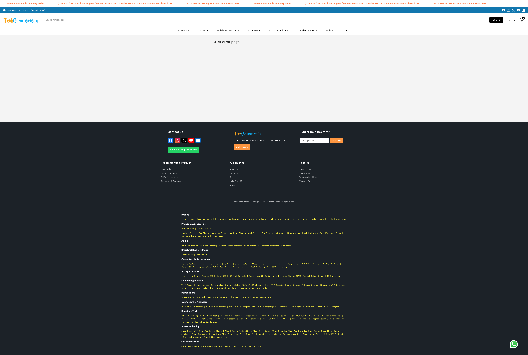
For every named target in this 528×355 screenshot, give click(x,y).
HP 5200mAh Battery (330, 263)
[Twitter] (513, 10)
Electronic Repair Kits (268, 315)
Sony (184, 219)
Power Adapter (295, 233)
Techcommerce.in (245, 201)
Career (233, 185)
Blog (232, 177)
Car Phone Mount (209, 346)
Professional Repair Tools (245, 315)
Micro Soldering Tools (301, 318)
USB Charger (281, 233)
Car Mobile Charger (191, 346)
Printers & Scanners (267, 263)
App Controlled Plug (303, 331)
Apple (252, 219)
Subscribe (336, 140)
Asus (245, 219)
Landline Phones (203, 228)
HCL (293, 219)
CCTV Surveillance (279, 30)
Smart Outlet (203, 334)
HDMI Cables (262, 288)
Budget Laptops (215, 263)
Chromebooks (241, 263)
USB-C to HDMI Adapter (239, 306)
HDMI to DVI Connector (216, 306)
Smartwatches (188, 254)
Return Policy (305, 169)
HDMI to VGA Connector (193, 306)
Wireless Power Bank (241, 297)
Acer (258, 219)
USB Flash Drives (236, 276)
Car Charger (267, 233)
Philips (191, 219)
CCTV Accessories (169, 177)
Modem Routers (203, 285)
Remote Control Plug (323, 331)
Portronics (221, 219)
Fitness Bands (202, 254)
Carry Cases (217, 236)
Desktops (253, 263)
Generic (237, 219)
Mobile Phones (188, 228)
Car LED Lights (239, 346)
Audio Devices (307, 30)
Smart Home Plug (218, 334)
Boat (344, 219)
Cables (202, 30)
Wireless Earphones (270, 245)
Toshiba (321, 219)
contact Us (234, 173)
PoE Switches (217, 285)
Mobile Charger (190, 233)
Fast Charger (204, 233)
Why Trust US (236, 181)
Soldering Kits (226, 315)
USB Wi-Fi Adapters (191, 288)
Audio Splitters (297, 306)
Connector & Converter (171, 181)
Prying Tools (212, 315)
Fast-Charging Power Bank (218, 297)
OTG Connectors (280, 306)
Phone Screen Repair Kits (193, 315)
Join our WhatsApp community (183, 149)
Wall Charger (254, 233)
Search (496, 20)
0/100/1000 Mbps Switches (256, 285)
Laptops (202, 263)
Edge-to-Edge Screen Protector (196, 236)
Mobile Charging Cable (314, 233)
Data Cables (166, 169)
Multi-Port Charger (238, 233)
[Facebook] (503, 10)
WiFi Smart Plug (201, 331)
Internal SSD (221, 276)
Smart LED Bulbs (323, 334)
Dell (271, 219)
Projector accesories (170, 173)
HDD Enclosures (332, 276)
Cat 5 (229, 288)
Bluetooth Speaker (190, 245)
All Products (183, 30)
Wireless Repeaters (311, 285)
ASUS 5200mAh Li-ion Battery (226, 266)
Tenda (313, 219)
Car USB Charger (255, 346)
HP (298, 219)
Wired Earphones (251, 245)
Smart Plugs (187, 331)
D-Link (265, 219)
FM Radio (222, 245)
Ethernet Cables (247, 288)
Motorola (211, 219)
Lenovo (305, 219)
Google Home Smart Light (215, 337)
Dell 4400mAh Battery (309, 263)
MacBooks (228, 263)
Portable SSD (208, 276)
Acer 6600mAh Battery (277, 266)
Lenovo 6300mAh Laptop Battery (196, 266)
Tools (328, 30)
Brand (345, 30)
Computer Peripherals (288, 263)
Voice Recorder (235, 245)
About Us (234, 169)
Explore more (242, 146)
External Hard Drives (191, 276)
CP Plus (330, 219)
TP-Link (286, 219)
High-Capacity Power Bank (193, 297)
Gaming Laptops (189, 263)
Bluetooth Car (225, 346)
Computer (253, 30)
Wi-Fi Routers (188, 285)
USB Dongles (333, 306)
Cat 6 (235, 288)
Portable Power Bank (262, 297)
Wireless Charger (220, 233)
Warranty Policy (306, 181)
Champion (200, 219)
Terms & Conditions (308, 177)
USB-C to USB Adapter (262, 306)
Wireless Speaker (208, 245)
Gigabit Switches (232, 285)
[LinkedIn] (523, 10)
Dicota (278, 219)
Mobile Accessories (227, 30)
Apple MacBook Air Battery (252, 266)
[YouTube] (518, 10)
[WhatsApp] (514, 344)
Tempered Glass (333, 233)
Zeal (229, 219)
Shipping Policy (306, 173)
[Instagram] (508, 10)
